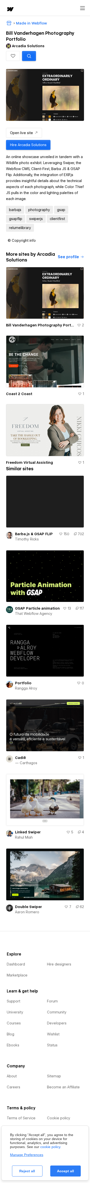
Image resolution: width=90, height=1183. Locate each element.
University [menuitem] (15, 1012)
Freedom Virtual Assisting (29, 463)
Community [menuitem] (56, 1012)
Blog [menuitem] (10, 1034)
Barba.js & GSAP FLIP (34, 534)
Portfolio (23, 683)
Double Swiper (28, 907)
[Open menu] (82, 8)
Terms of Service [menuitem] (21, 1118)
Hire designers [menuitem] (59, 964)
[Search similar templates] (29, 56)
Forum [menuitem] (52, 1001)
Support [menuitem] (13, 1001)
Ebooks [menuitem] (13, 1045)
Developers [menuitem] (56, 1023)
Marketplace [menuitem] (17, 975)
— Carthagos (26, 763)
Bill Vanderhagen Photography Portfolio (40, 325)
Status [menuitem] (52, 1045)
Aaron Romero (27, 912)
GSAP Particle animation (37, 608)
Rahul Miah (24, 837)
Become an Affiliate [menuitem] (63, 1087)
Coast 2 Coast (19, 394)
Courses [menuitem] (14, 1023)
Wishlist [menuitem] (53, 1034)
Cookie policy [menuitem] (58, 1118)
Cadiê (20, 758)
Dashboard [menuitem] (16, 964)
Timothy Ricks (27, 539)
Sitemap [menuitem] (54, 1076)
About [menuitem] (12, 1076)
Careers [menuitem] (13, 1087)
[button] (13, 56)
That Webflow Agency (33, 614)
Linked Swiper (28, 832)
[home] (10, 9)
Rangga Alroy (26, 688)
